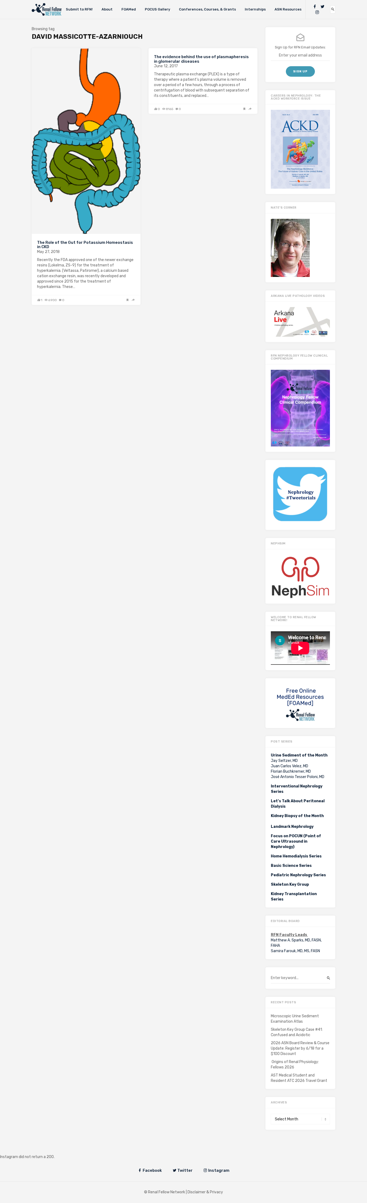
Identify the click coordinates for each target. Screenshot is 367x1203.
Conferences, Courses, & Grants (207, 9)
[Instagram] (317, 12)
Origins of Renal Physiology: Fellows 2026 (295, 1065)
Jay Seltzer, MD (284, 760)
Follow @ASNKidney (31, 1148)
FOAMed (128, 9)
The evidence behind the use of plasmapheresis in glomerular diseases (201, 59)
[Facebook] (314, 6)
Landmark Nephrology (292, 826)
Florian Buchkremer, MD (291, 771)
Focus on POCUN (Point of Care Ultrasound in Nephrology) (296, 841)
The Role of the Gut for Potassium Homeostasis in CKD (85, 244)
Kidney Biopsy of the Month (297, 816)
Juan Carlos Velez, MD (289, 766)
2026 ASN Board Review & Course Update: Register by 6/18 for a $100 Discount (300, 1048)
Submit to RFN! (79, 9)
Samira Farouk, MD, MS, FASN (295, 951)
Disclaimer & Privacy (205, 1192)
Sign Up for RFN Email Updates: (300, 47)
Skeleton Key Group (290, 884)
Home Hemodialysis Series (296, 856)
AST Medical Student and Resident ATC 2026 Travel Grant (299, 1078)
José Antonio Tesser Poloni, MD (297, 777)
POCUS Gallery (157, 9)
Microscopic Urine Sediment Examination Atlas (295, 1019)
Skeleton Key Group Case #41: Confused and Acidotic (297, 1032)
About (107, 9)
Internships (255, 9)
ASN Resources (288, 9)
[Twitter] (322, 6)
